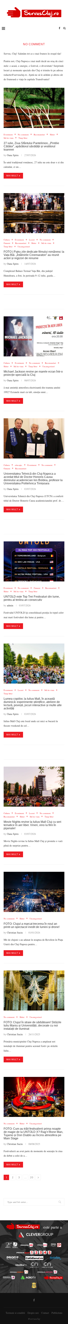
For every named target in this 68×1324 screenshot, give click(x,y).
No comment (23, 134)
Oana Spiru (12, 155)
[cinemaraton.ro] (34, 1265)
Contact (45, 1312)
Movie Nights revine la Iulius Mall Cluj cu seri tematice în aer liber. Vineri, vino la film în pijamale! (32, 825)
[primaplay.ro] (56, 1245)
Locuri (32, 239)
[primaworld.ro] (9, 1277)
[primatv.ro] (8, 1245)
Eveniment (8, 134)
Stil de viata (8, 138)
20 (31, 1177)
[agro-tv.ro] (28, 1277)
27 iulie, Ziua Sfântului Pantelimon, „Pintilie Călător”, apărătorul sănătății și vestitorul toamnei (31, 146)
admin (10, 605)
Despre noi (33, 1312)
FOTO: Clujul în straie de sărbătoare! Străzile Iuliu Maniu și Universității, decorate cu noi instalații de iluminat (32, 1025)
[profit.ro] (13, 1258)
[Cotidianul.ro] (34, 1258)
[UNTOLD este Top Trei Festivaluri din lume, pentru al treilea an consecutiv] (34, 561)
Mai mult (12, 175)
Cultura (7, 239)
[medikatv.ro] (21, 1265)
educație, (18, 465)
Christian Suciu (15, 932)
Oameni (7, 243)
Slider (52, 134)
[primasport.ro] (34, 1252)
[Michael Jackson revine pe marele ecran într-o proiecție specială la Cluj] (34, 336)
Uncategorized (24, 246)
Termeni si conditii (15, 1312)
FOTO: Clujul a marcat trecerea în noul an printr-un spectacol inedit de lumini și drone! (31, 925)
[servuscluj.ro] (53, 1277)
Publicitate (56, 1312)
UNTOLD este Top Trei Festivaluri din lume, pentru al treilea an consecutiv (32, 598)
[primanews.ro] (42, 1245)
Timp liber (22, 138)
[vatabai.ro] (33, 1285)
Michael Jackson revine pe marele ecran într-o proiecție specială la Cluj (33, 373)
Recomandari (39, 134)
